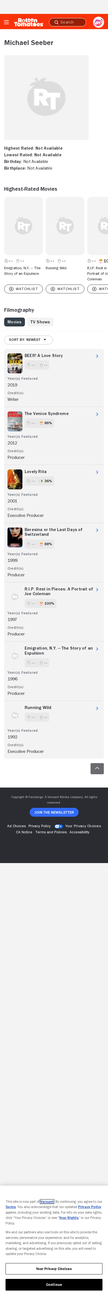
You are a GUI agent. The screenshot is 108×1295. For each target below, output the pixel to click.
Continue (54, 1284)
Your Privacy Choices (83, 826)
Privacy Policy (89, 1207)
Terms (11, 1207)
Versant (47, 1201)
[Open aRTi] (98, 22)
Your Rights (69, 1217)
